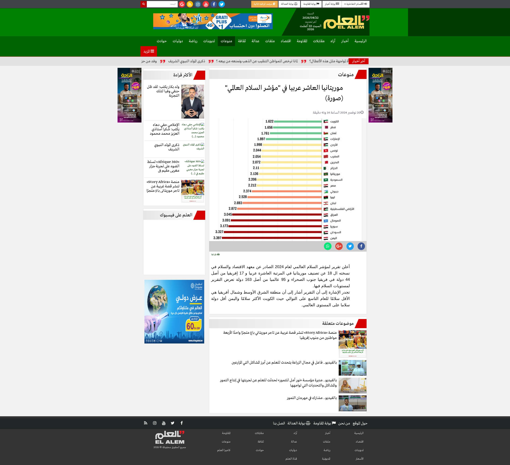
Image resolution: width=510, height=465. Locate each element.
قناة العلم (291, 459)
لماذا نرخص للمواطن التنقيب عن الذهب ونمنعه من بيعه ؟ (272, 61)
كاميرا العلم (223, 450)
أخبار (345, 41)
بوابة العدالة (287, 4)
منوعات (226, 41)
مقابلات (319, 41)
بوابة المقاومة (309, 4)
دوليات (178, 41)
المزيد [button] (147, 51)
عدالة (255, 41)
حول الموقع (360, 423)
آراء (333, 41)
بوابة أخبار (330, 4)
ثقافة (242, 41)
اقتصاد (286, 41)
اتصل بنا (279, 423)
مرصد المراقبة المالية (263, 4)
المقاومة (302, 41)
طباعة (214, 254)
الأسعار (360, 459)
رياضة (193, 41)
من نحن (344, 423)
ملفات (270, 41)
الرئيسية (361, 41)
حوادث (162, 41)
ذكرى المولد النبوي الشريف (202, 61)
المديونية (326, 459)
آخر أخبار (358, 61)
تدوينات (209, 41)
